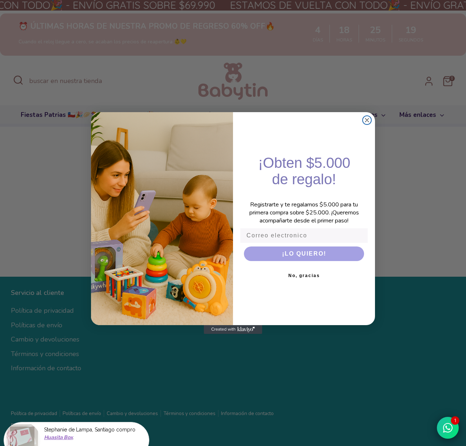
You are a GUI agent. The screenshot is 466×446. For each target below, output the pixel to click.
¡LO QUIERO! (304, 253)
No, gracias (304, 275)
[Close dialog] (367, 120)
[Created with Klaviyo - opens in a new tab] (233, 329)
